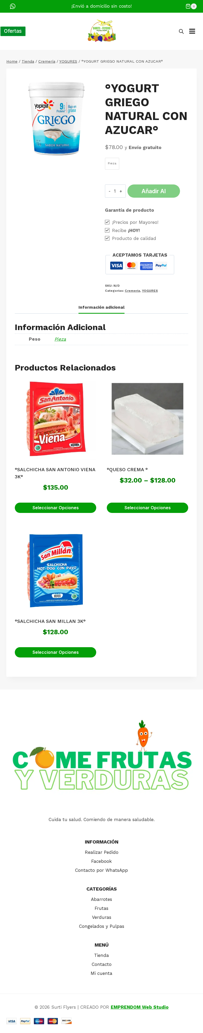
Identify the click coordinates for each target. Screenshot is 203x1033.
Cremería (132, 291)
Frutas (101, 908)
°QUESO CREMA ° (127, 469)
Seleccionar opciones (56, 507)
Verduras (101, 917)
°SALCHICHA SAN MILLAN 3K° (50, 621)
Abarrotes (101, 899)
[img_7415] (56, 118)
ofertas (13, 31)
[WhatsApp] (12, 6)
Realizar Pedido (101, 852)
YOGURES (150, 291)
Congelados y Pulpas (101, 926)
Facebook (101, 861)
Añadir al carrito (153, 193)
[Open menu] (195, 31)
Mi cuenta (101, 973)
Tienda (101, 955)
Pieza (60, 339)
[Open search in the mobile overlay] (181, 31)
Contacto (102, 964)
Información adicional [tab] (101, 307)
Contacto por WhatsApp (101, 870)
